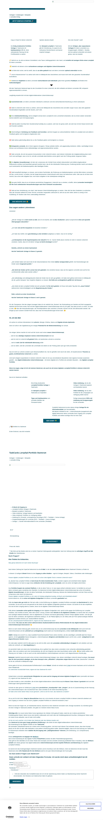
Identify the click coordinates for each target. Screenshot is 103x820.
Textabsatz (13, 768)
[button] (51, 563)
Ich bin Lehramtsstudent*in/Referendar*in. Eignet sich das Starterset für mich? (32, 620)
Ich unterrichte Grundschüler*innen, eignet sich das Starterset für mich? (30, 669)
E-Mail (11, 764)
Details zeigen (23, 817)
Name (11, 762)
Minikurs (35, 736)
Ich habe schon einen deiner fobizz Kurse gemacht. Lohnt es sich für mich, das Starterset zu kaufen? (39, 691)
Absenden (16, 781)
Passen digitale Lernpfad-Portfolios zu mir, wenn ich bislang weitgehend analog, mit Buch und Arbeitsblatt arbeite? (43, 596)
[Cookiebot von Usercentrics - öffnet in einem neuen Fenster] (9, 817)
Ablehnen (90, 808)
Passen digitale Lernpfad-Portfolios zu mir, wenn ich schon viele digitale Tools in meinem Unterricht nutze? (40, 577)
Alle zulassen (90, 804)
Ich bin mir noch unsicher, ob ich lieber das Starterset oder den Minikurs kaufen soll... (34, 720)
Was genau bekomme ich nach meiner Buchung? (23, 563)
